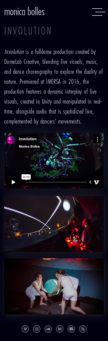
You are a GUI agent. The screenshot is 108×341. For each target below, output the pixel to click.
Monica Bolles (24, 12)
